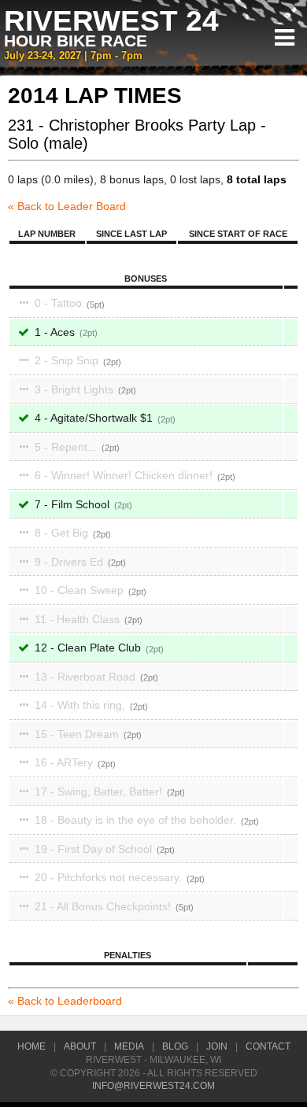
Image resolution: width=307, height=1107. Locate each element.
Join (216, 1046)
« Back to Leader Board (67, 206)
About (80, 1046)
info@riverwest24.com (153, 1085)
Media (129, 1046)
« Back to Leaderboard (65, 1000)
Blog (175, 1046)
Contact (268, 1046)
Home (31, 1046)
